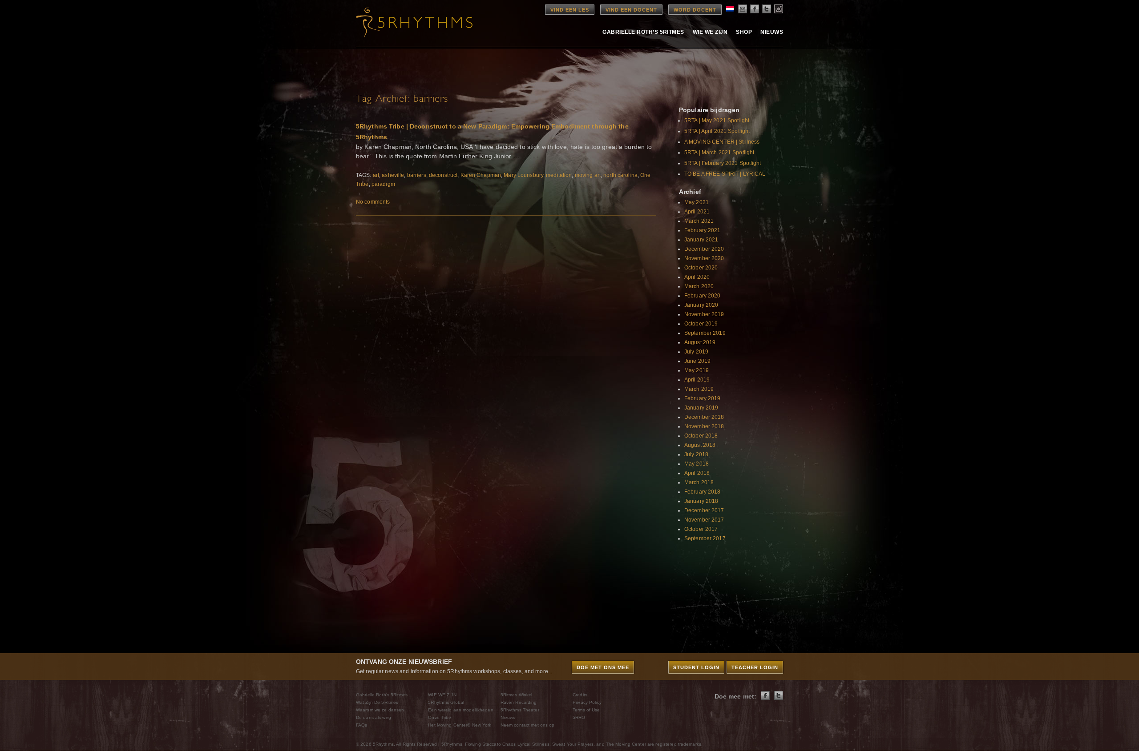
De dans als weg (373, 717)
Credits (580, 694)
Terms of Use (586, 709)
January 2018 (701, 501)
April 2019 (697, 380)
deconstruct (443, 175)
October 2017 (701, 529)
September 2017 (705, 538)
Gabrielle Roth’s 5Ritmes (643, 32)
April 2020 (697, 277)
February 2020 (702, 296)
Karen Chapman (480, 175)
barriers (416, 175)
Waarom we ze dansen (380, 709)
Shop (744, 32)
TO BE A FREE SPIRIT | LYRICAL (724, 174)
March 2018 (699, 482)
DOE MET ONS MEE (603, 667)
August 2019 (699, 342)
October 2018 (701, 436)
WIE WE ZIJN (442, 694)
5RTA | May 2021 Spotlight (716, 120)
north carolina (620, 175)
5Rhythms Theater (520, 709)
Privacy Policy (587, 702)
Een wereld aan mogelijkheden (460, 709)
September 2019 (705, 333)
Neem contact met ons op (528, 725)
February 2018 (702, 492)
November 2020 (704, 258)
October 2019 (701, 324)
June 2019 (697, 361)
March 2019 (699, 389)
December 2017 (704, 510)
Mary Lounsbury (523, 175)
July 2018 (696, 454)
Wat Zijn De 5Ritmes (377, 702)
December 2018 (704, 417)
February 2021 (702, 230)
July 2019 (696, 352)
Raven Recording (519, 702)
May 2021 (696, 202)
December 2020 (704, 249)
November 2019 (704, 314)
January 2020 (701, 305)
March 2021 (699, 221)
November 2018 (704, 426)
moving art (588, 175)
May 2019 (696, 370)
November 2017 (704, 520)
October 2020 (701, 268)
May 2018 (696, 464)
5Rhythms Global (446, 702)
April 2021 (697, 212)
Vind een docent (631, 9)
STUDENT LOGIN (696, 667)
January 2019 (701, 408)
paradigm (383, 184)
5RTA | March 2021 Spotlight (719, 152)
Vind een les (569, 9)
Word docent (695, 9)
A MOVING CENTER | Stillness (721, 142)
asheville (393, 175)
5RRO (579, 717)
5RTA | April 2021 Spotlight (717, 131)
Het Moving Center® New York (459, 725)
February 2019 (702, 398)
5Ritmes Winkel (517, 694)
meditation (559, 175)
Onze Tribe (439, 717)
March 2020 (699, 286)
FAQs (361, 725)
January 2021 (701, 240)
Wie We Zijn (710, 32)
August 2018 (699, 445)
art (376, 175)
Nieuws (771, 32)
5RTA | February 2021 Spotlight (722, 163)
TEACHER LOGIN (754, 667)
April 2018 (697, 473)
